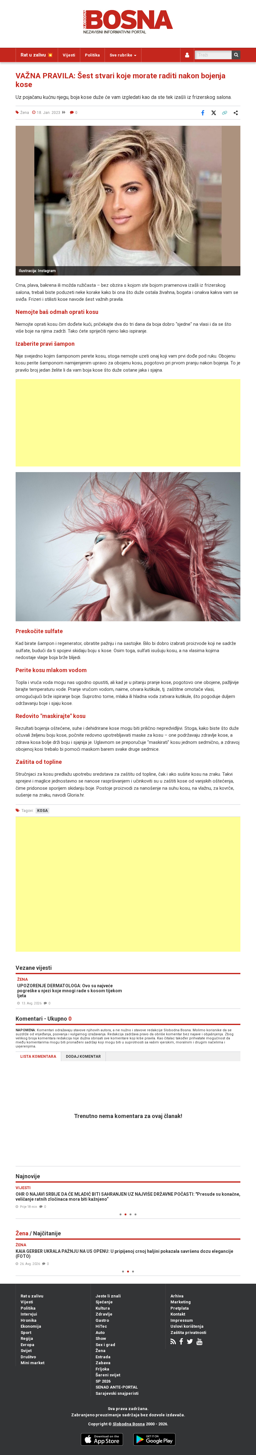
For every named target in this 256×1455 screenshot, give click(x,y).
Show (101, 1338)
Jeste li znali (108, 1296)
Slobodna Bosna (129, 1424)
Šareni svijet (108, 1375)
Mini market (32, 1362)
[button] (235, 131)
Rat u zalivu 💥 (37, 55)
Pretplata (179, 1308)
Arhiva (177, 1296)
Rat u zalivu (32, 1296)
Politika (92, 55)
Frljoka (102, 1369)
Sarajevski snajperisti (117, 1393)
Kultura (103, 1308)
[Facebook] (181, 1342)
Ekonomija (31, 1326)
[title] (128, 546)
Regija (27, 1338)
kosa (42, 810)
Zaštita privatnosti (188, 1332)
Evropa (27, 1344)
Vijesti (69, 55)
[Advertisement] (128, 422)
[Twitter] (190, 1342)
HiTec (101, 1326)
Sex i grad (105, 1344)
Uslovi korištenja (187, 1326)
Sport (26, 1332)
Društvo (28, 1357)
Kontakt (177, 1314)
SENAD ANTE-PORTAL (117, 1387)
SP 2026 (103, 1381)
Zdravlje (104, 1314)
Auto (100, 1332)
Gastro (102, 1320)
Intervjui (29, 1314)
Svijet (26, 1350)
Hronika (29, 1320)
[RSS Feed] (173, 1342)
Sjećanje (104, 1302)
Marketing (180, 1302)
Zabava (103, 1362)
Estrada (103, 1357)
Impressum (181, 1320)
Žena (101, 1350)
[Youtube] (199, 1342)
